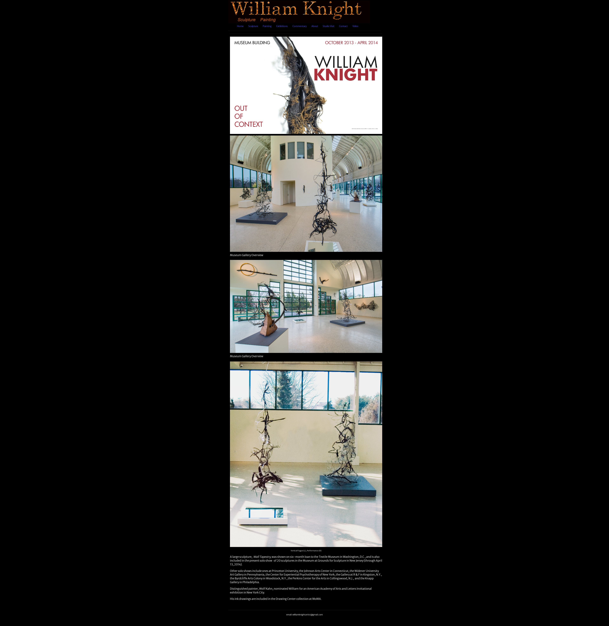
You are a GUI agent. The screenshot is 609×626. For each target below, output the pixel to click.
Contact (343, 26)
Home (240, 26)
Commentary (299, 26)
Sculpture (253, 26)
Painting (267, 26)
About (314, 26)
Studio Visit (328, 26)
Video (355, 26)
